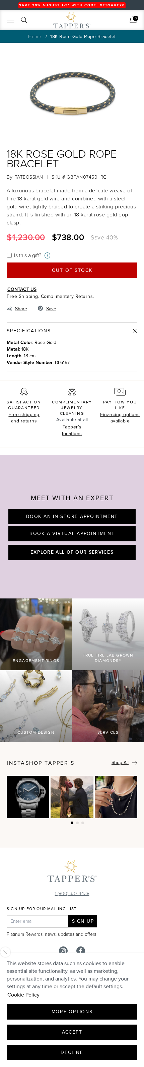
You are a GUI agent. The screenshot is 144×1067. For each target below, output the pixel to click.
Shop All (120, 762)
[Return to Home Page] (72, 872)
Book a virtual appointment (72, 533)
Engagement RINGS (36, 661)
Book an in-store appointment (72, 516)
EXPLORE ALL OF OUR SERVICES (72, 552)
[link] (133, 19)
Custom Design (36, 732)
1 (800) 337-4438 (72, 893)
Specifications (29, 330)
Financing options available (120, 418)
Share (21, 308)
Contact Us (22, 289)
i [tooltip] (47, 255)
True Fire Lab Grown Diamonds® (108, 658)
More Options (72, 1011)
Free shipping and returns (24, 418)
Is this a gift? (27, 255)
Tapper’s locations (72, 430)
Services (108, 732)
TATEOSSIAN (29, 177)
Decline (72, 1052)
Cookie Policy (23, 995)
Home (34, 36)
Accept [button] (72, 1032)
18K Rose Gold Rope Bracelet (83, 36)
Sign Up (83, 921)
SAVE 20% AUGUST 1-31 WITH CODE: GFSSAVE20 (72, 5)
